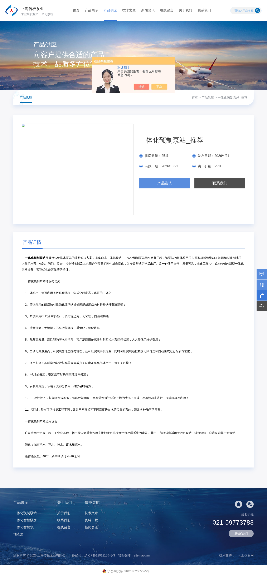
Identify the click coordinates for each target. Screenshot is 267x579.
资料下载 (91, 520)
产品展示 (91, 10)
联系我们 (204, 10)
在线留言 (166, 10)
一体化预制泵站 (25, 513)
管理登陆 (124, 555)
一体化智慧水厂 (25, 527)
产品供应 (110, 10)
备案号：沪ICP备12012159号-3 (93, 555)
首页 (76, 10)
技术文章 (129, 10)
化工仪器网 (246, 555)
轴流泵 (18, 534)
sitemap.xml (142, 555)
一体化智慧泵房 (25, 520)
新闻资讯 (148, 10)
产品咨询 (164, 183)
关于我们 (185, 10)
